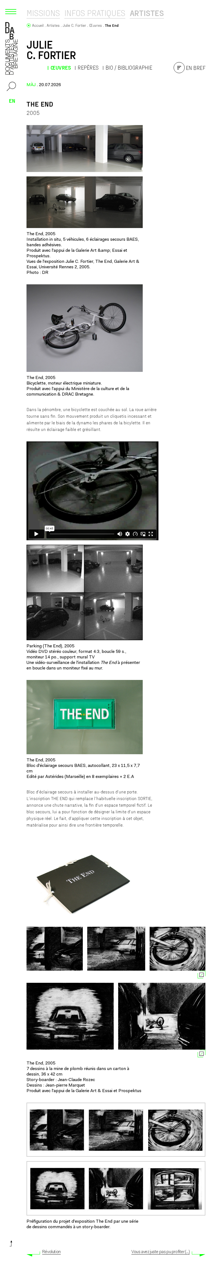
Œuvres (61, 67)
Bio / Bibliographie (128, 67)
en (12, 100)
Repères (88, 67)
